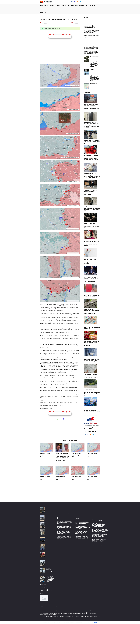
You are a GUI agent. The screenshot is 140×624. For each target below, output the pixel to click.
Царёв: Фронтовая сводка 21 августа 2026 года (62, 478)
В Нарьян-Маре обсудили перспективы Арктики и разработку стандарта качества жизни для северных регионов (92, 410)
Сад (80, 8)
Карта (58, 5)
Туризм (41, 593)
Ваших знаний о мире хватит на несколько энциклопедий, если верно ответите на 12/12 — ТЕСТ (81, 537)
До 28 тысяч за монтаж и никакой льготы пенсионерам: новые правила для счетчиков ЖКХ (92, 208)
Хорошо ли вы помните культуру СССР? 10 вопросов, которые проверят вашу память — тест (64, 508)
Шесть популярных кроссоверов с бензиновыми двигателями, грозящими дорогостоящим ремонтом (50, 555)
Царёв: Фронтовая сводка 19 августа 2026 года (93, 478)
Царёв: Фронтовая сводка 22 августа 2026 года (46, 478)
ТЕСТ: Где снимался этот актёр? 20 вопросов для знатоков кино (82, 523)
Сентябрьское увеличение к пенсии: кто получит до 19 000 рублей (92, 142)
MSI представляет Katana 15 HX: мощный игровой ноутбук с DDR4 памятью (91, 42)
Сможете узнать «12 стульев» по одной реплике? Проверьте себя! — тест (64, 527)
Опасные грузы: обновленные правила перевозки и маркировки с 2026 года (50, 524)
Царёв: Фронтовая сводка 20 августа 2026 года (77, 478)
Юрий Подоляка (44, 5)
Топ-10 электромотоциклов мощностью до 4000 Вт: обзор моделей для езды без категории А (50, 563)
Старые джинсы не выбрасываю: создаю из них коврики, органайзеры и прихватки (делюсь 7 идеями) (92, 359)
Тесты (91, 5)
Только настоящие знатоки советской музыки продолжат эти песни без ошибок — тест (64, 542)
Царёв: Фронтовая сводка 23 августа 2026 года (93, 455)
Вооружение (59, 8)
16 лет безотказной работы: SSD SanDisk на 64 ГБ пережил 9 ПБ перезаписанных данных (91, 26)
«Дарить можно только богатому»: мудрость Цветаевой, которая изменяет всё (92, 225)
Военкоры (51, 5)
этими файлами (91, 622)
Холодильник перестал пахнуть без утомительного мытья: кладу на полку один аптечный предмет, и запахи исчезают (91, 125)
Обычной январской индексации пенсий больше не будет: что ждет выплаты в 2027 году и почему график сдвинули (92, 392)
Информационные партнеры (46, 590)
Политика (64, 5)
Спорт (46, 8)
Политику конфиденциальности (59, 610)
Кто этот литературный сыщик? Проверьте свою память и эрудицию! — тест (81, 532)
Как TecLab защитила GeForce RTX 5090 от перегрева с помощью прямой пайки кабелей (91, 31)
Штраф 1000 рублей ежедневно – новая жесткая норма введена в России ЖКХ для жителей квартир (92, 311)
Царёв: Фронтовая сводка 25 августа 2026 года (46, 455)
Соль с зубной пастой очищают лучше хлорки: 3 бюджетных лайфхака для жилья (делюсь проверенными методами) (92, 260)
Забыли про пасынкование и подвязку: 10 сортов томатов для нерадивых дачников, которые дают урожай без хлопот (91, 158)
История (75, 8)
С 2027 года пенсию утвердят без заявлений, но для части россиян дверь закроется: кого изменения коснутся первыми (92, 243)
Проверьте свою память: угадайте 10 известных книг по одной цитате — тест (82, 513)
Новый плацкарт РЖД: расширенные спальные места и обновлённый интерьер (50, 546)
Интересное (52, 8)
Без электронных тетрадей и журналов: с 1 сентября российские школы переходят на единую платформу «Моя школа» (92, 107)
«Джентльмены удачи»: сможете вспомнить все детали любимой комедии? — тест (64, 537)
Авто (95, 5)
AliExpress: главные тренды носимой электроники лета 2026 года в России (92, 21)
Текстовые (81, 5)
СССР (87, 5)
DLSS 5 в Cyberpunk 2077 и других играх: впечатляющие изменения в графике (91, 36)
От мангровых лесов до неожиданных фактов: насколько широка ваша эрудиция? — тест (91, 47)
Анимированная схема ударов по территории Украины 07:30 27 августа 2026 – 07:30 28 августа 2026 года (95, 86)
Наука (41, 8)
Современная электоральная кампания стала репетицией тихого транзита (91, 427)
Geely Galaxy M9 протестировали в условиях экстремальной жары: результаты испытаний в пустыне (50, 539)
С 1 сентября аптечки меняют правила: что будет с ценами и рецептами (92, 327)
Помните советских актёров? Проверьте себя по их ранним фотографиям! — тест (63, 532)
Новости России (43, 592)
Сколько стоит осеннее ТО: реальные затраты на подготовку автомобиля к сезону (50, 579)
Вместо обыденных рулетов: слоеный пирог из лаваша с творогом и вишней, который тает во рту (91, 343)
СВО (69, 5)
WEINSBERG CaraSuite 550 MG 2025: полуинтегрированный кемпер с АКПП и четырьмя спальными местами (50, 571)
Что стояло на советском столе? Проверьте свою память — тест (64, 518)
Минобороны (74, 5)
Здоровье (69, 8)
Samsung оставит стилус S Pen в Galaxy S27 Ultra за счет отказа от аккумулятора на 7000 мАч (91, 52)
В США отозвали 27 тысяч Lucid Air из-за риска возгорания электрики (50, 517)
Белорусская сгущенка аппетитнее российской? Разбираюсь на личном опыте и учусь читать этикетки (92, 175)
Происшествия (89, 8)
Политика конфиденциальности (46, 589)
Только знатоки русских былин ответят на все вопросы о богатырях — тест (81, 542)
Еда (65, 8)
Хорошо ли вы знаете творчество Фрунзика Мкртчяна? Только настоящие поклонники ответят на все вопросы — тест (64, 552)
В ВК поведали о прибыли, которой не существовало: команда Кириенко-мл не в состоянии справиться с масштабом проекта (91, 278)
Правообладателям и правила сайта (47, 586)
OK (95, 622)
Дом (84, 8)
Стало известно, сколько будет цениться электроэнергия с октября (91, 376)
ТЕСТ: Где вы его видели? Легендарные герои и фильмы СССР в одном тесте (82, 527)
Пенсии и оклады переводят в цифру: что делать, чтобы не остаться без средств (92, 295)
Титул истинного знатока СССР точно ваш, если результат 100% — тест (64, 547)
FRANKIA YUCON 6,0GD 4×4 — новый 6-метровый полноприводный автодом (50, 532)
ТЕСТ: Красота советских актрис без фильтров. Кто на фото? (82, 546)
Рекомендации (43, 587)
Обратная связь (43, 584)
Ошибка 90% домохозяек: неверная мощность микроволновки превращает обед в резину (91, 192)
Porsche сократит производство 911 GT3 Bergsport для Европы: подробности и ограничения (50, 510)
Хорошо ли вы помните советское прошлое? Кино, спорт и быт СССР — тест (65, 522)
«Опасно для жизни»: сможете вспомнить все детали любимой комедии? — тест (64, 513)
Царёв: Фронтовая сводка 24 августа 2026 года (77, 455)
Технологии (43, 12)
